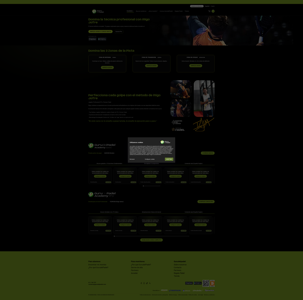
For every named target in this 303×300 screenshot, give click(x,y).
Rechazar (132, 159)
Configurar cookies (150, 159)
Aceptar (169, 159)
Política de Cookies (167, 153)
